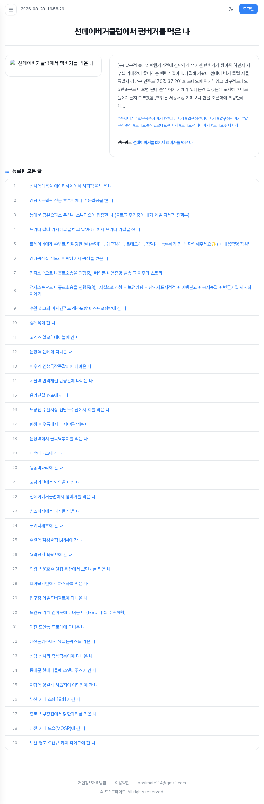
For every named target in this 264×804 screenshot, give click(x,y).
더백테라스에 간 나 (46, 453)
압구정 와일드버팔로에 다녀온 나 (59, 598)
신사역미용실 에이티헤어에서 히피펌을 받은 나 (71, 186)
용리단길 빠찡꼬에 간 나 (51, 554)
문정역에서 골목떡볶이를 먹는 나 (59, 438)
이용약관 (122, 783)
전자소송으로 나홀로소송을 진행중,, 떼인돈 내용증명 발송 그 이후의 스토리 (96, 273)
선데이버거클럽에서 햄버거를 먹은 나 (163, 142)
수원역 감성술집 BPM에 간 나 (56, 540)
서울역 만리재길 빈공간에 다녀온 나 (61, 380)
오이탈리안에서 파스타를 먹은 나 (59, 583)
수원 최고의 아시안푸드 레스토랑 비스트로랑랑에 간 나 (78, 308)
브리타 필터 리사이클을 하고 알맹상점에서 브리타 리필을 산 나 (85, 229)
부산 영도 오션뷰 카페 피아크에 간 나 (62, 742)
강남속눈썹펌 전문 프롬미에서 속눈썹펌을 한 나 (71, 200)
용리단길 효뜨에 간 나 (49, 395)
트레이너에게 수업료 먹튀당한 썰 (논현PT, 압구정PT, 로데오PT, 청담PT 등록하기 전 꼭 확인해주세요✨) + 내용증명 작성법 (141, 244)
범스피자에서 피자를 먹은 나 (55, 511)
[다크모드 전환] (231, 9)
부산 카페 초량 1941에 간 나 (55, 699)
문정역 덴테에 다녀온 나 (51, 351)
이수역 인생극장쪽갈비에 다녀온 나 (60, 366)
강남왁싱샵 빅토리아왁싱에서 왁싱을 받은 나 (69, 258)
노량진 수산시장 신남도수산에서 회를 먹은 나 (69, 409)
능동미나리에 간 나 (46, 467)
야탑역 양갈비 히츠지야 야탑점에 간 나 (64, 684)
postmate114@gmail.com (162, 783)
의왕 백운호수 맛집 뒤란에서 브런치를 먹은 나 (70, 569)
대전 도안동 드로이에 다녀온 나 (57, 627)
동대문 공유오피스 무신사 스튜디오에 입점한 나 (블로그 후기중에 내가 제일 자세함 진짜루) (109, 215)
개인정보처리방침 (92, 783)
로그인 (248, 8)
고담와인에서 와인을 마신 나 (55, 482)
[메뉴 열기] (11, 9)
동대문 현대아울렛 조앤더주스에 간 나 (63, 670)
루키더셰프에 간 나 (46, 525)
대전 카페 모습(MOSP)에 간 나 (57, 728)
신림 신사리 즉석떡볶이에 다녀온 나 (61, 656)
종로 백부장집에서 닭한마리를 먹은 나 (63, 713)
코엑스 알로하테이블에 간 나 (55, 337)
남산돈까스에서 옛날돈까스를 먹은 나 (62, 641)
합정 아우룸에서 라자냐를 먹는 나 (59, 424)
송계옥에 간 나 (42, 322)
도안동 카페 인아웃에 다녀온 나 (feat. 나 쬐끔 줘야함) (78, 612)
